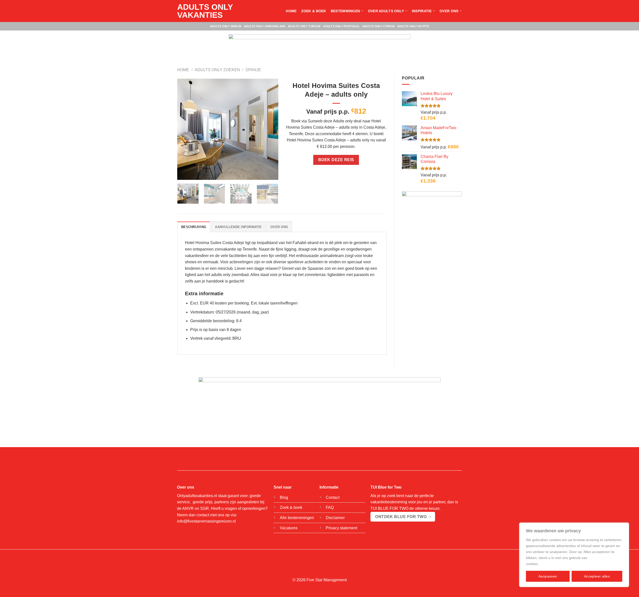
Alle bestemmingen (297, 518)
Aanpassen (547, 576)
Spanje (253, 70)
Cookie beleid (551, 564)
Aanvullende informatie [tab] (238, 227)
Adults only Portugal (341, 26)
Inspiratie (422, 11)
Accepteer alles (597, 576)
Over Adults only (386, 11)
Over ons (449, 11)
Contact (332, 497)
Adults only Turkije (304, 26)
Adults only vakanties (205, 11)
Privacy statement (341, 528)
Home (291, 11)
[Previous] (185, 129)
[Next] (269, 129)
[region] (574, 555)
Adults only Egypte (413, 26)
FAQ (330, 507)
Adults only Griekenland (264, 26)
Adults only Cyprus (378, 26)
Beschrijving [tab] (193, 227)
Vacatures (289, 528)
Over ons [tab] (279, 227)
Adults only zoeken (217, 70)
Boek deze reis (336, 160)
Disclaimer (335, 518)
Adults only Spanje (225, 26)
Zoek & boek (313, 11)
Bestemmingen (345, 11)
